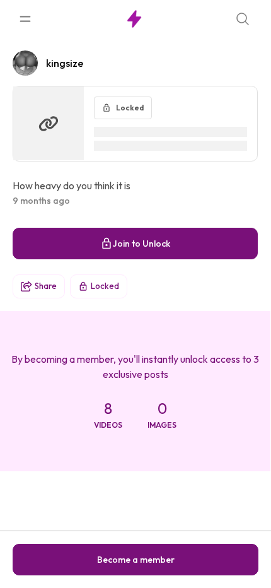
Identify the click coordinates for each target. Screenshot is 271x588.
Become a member (136, 559)
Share (46, 286)
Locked (105, 286)
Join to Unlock (141, 243)
